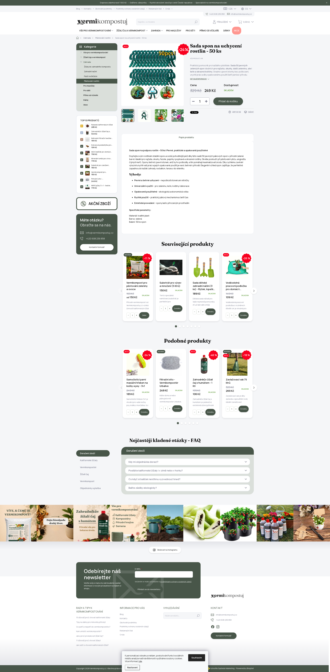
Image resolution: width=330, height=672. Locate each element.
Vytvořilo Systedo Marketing (222, 668)
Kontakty (87, 8)
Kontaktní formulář (97, 247)
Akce (85, 105)
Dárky (85, 100)
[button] (176, 326)
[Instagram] (218, 626)
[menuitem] (95, 30)
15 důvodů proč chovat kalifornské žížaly (93, 617)
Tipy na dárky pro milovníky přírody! (91, 622)
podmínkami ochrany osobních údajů (175, 581)
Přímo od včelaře (90, 95)
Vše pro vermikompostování (95, 52)
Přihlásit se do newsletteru (149, 589)
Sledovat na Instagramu (167, 550)
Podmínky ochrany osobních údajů (130, 8)
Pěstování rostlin (91, 81)
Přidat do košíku (228, 101)
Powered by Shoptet (245, 668)
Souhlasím (196, 657)
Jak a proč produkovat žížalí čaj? (89, 636)
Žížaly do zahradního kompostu (97, 66)
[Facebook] (213, 626)
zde (140, 661)
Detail (144, 315)
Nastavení (132, 667)
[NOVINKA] (171, 364)
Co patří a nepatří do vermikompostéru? (93, 627)
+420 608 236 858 (95, 238)
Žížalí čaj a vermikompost (94, 57)
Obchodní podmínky (103, 8)
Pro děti (86, 90)
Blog (78, 8)
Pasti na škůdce (90, 76)
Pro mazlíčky (89, 86)
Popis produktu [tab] (186, 137)
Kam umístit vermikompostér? (89, 631)
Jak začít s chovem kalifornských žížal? (92, 645)
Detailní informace (198, 79)
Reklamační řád (155, 8)
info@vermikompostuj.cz (99, 232)
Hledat (196, 22)
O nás (167, 8)
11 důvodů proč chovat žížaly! (88, 640)
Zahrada (87, 62)
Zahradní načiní (90, 71)
